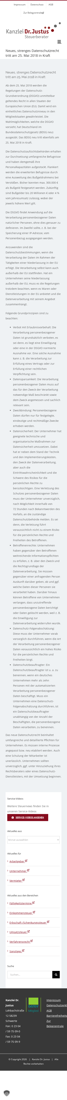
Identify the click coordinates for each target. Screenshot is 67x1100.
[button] (6, 1093)
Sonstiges (15, 951)
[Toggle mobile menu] (59, 41)
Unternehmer (18, 871)
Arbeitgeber (17, 861)
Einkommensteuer (21, 913)
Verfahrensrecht (20, 941)
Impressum (54, 1000)
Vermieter (16, 880)
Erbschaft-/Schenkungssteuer (28, 922)
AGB (49, 1010)
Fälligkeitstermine (20, 903)
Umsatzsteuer (18, 932)
